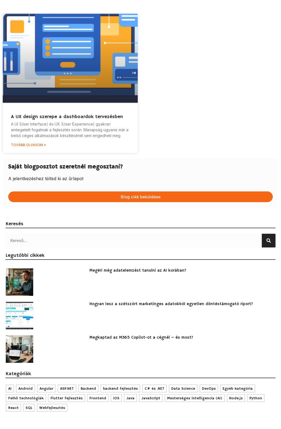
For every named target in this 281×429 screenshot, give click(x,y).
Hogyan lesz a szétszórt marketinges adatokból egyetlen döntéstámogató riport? (171, 304)
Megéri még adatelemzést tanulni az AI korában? (137, 270)
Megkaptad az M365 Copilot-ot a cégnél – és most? (141, 337)
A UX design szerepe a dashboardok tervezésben (67, 117)
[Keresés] (269, 240)
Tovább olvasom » (28, 145)
